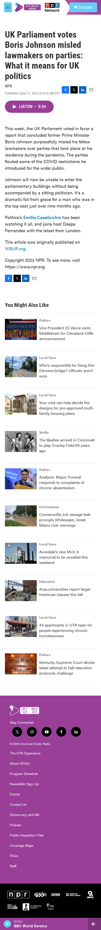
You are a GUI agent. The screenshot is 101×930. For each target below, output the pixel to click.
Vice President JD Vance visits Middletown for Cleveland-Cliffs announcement (66, 333)
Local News (47, 358)
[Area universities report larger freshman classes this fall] (21, 590)
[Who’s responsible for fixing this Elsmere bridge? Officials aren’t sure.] (21, 366)
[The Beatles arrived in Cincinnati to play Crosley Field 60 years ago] (21, 441)
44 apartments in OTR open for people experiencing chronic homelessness (65, 630)
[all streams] (94, 924)
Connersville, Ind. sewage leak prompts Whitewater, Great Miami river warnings (64, 520)
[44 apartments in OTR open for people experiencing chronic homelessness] (21, 626)
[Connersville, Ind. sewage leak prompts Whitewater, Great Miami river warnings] (21, 515)
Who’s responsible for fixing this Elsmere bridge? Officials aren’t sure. (66, 370)
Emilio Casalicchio (42, 217)
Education (47, 582)
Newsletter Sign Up (24, 784)
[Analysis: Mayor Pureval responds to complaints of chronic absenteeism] (21, 478)
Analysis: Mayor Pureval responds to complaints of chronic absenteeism (61, 482)
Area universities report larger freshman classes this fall (65, 591)
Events (15, 794)
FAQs (14, 856)
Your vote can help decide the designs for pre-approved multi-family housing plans (66, 408)
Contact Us (18, 804)
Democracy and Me (24, 815)
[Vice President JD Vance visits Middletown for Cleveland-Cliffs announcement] (21, 329)
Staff (13, 866)
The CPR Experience (25, 753)
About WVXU (20, 763)
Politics (44, 321)
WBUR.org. (15, 248)
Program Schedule (24, 774)
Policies (15, 825)
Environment (49, 507)
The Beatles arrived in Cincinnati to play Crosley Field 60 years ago (67, 445)
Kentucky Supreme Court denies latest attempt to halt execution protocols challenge (67, 667)
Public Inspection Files (27, 835)
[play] (7, 923)
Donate (85, 7)
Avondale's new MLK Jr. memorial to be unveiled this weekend (63, 557)
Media (44, 433)
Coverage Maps (22, 845)
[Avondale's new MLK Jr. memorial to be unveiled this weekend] (21, 553)
